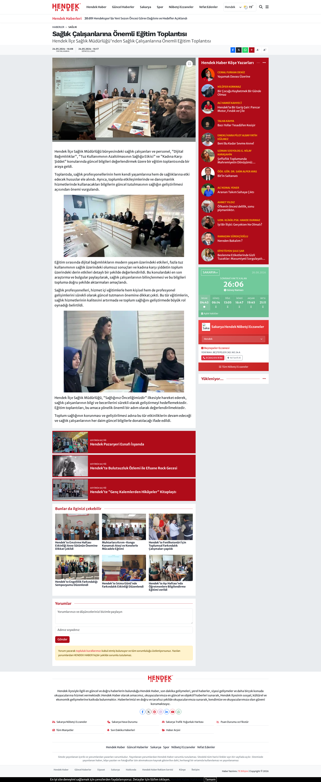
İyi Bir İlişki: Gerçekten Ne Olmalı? (240, 224)
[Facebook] (142, 711)
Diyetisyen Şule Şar (231, 250)
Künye (182, 769)
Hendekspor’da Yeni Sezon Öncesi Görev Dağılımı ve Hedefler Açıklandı (135, 18)
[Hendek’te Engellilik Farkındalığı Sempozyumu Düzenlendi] (77, 567)
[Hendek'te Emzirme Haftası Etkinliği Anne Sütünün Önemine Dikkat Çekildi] (77, 527)
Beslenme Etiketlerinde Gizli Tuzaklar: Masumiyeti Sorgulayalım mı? (241, 257)
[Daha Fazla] (251, 50)
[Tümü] (264, 63)
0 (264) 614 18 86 (214, 357)
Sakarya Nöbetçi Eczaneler (72, 721)
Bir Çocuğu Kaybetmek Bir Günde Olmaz (239, 92)
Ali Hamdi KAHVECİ (230, 103)
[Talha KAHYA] (208, 123)
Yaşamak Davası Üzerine (234, 76)
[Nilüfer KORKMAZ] (208, 90)
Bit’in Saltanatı (228, 176)
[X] (148, 711)
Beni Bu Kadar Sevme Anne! (236, 143)
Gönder (62, 639)
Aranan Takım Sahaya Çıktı (236, 192)
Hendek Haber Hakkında (187, 779)
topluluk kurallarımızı (89, 650)
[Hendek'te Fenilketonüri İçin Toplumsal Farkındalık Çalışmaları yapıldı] (171, 527)
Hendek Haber (96, 7)
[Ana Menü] (266, 7)
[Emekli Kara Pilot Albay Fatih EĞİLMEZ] (208, 139)
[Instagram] (160, 711)
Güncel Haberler (123, 7)
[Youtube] (172, 711)
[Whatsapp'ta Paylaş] (245, 50)
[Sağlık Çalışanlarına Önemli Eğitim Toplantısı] (124, 100)
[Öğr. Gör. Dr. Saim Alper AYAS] (208, 173)
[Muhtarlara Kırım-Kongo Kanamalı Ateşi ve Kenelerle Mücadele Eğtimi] (124, 527)
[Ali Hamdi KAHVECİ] (208, 107)
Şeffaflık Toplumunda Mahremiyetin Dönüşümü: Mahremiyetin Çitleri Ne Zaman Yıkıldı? (239, 160)
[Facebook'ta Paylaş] (233, 50)
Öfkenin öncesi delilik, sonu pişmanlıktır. (236, 208)
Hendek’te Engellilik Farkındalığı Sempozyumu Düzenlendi (76, 583)
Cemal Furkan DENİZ (231, 72)
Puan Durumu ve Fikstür (235, 721)
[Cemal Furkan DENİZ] (208, 74)
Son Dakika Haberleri (123, 730)
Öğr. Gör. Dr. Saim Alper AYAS (237, 171)
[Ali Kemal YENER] (208, 190)
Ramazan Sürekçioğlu (233, 236)
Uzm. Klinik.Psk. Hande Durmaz (239, 220)
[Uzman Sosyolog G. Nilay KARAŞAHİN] (208, 155)
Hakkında (131, 769)
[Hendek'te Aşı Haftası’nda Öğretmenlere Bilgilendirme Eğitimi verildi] (171, 567)
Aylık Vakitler (211, 313)
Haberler (58, 27)
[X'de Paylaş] (239, 50)
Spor (160, 7)
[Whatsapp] (178, 711)
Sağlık (72, 27)
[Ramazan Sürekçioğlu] (208, 238)
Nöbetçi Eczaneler (181, 7)
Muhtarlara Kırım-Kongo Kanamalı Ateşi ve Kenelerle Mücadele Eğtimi (120, 545)
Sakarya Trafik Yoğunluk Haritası (184, 721)
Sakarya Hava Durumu (124, 721)
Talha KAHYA (226, 121)
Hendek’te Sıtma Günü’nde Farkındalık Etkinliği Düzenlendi (123, 585)
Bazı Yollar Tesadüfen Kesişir (236, 125)
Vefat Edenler (208, 7)
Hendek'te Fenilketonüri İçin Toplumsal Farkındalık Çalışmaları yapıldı (167, 545)
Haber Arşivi (173, 730)
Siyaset (101, 769)
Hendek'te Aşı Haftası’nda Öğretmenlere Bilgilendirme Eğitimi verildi (167, 586)
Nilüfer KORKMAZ (229, 86)
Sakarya (145, 7)
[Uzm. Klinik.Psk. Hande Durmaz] (208, 222)
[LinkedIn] (166, 711)
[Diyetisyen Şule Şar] (208, 254)
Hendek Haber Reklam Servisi (157, 769)
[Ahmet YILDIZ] (208, 206)
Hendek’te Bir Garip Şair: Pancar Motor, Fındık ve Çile (239, 109)
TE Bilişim (243, 771)
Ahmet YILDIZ (226, 202)
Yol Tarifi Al (235, 357)
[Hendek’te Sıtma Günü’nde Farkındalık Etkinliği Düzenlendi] (124, 567)
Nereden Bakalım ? (230, 241)
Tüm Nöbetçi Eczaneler (235, 366)
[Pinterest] (154, 711)
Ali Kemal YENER (228, 187)
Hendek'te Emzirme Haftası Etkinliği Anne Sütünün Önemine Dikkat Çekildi (76, 545)
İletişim (196, 769)
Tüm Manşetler (65, 730)
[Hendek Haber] (66, 7)
